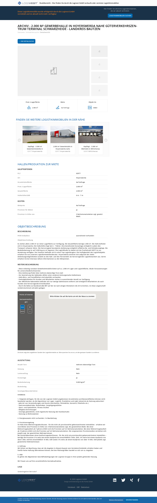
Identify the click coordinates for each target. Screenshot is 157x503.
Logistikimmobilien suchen (120, 16)
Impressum (71, 487)
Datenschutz (85, 487)
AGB (78, 487)
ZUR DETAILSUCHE (27, 41)
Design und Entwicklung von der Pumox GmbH (78, 481)
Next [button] (106, 140)
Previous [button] (19, 140)
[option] (35, 140)
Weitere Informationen (116, 500)
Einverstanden (132, 500)
